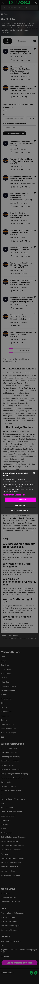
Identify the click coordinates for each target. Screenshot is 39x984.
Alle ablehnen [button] (20, 505)
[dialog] (19, 492)
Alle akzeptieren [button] (20, 500)
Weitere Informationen (11, 492)
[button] (19, 495)
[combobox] (34, 473)
